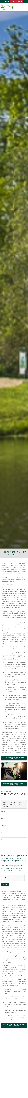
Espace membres (16, 1)
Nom (2, 818)
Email (2, 833)
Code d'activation (6, 840)
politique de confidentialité (18, 872)
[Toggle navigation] (25, 7)
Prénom (3, 811)
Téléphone (4, 825)
